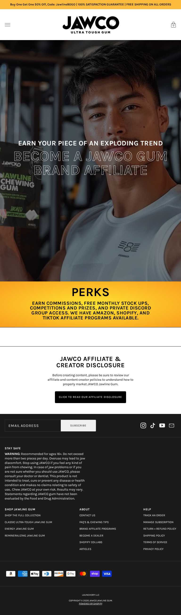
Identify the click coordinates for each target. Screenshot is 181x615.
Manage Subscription (158, 522)
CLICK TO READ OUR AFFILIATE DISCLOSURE (90, 397)
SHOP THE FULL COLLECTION (23, 515)
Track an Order (154, 515)
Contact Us (87, 515)
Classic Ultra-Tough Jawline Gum (28, 522)
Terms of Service (155, 542)
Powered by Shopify (90, 603)
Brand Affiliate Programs (97, 528)
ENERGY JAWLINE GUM (19, 528)
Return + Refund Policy (159, 528)
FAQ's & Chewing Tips (94, 522)
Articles (85, 549)
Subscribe (78, 425)
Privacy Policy (153, 549)
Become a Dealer (91, 535)
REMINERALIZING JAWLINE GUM (25, 535)
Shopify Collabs (90, 542)
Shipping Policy (154, 535)
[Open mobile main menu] (7, 25)
